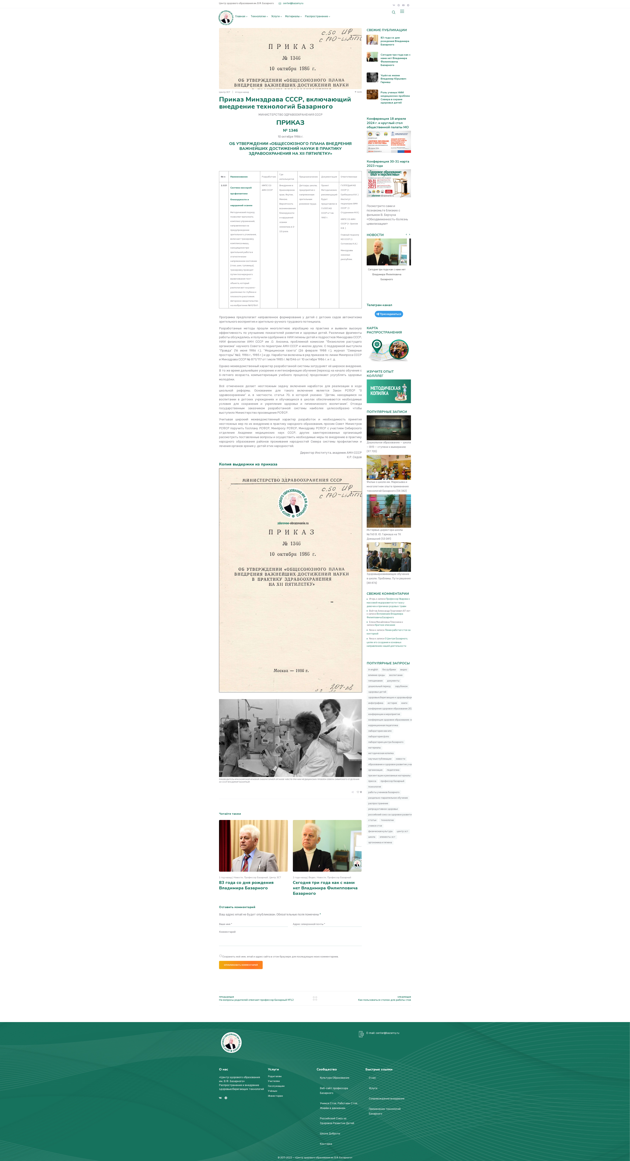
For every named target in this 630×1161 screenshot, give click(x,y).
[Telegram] (408, 5)
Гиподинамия (375, 680)
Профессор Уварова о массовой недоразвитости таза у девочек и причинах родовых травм (388, 603)
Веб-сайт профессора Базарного (334, 1091)
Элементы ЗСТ (387, 837)
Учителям (274, 1081)
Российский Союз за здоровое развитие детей (394, 814)
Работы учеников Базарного (383, 792)
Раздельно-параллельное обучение (388, 798)
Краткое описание (385, 625)
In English (373, 669)
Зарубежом (401, 686)
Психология (374, 786)
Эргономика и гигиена (380, 842)
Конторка (326, 1143)
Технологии (258, 16)
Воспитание (396, 675)
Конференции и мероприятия (384, 714)
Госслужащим (276, 1086)
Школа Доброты (330, 1133)
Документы (393, 680)
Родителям (275, 1076)
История (392, 703)
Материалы (292, 16)
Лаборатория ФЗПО (378, 736)
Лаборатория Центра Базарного (385, 742)
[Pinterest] (399, 5)
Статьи (372, 820)
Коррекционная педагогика (383, 725)
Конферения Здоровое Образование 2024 (391, 708)
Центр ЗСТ (275, 877)
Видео (312, 877)
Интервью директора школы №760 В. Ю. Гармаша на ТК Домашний (385, 534)
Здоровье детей (377, 692)
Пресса (372, 781)
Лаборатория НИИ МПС (380, 731)
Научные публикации (379, 758)
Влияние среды (376, 675)
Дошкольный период (379, 686)
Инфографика (375, 703)
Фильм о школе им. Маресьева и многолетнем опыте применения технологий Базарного (388, 486)
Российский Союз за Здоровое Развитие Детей (337, 1121)
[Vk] (394, 5)
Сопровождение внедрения (386, 1098)
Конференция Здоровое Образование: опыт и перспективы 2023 (403, 719)
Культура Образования (334, 1077)
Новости (238, 877)
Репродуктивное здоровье (383, 809)
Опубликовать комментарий (241, 965)
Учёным (272, 1090)
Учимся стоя (375, 825)
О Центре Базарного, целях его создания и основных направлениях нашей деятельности (387, 642)
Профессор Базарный (256, 877)
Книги (404, 703)
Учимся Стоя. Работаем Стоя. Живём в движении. (339, 1106)
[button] (409, 234)
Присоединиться (390, 314)
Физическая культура (380, 831)
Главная (240, 16)
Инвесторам (275, 1095)
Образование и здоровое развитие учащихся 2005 (396, 764)
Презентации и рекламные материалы (389, 775)
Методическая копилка (381, 753)
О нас (372, 1077)
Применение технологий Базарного (385, 1111)
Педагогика (393, 770)
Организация (375, 770)
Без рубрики (389, 669)
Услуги (275, 16)
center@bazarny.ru (293, 3)
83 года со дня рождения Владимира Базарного (246, 885)
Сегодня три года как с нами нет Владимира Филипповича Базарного (325, 888)
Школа (371, 837)
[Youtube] (403, 5)
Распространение (316, 16)
